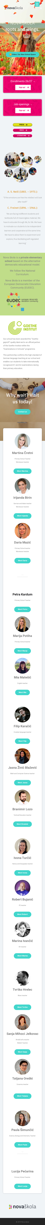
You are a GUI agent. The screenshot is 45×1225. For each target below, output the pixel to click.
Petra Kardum (22, 594)
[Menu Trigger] (37, 4)
